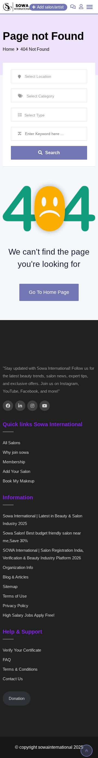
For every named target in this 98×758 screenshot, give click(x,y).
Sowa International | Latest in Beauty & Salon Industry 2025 (42, 520)
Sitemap (10, 586)
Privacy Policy (15, 605)
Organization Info (18, 567)
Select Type (34, 115)
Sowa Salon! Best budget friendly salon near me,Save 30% (42, 537)
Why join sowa (16, 452)
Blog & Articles (16, 577)
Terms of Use (15, 596)
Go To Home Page (49, 292)
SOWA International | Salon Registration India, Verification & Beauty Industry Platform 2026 (43, 554)
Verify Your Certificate (22, 650)
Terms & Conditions (20, 669)
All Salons (11, 442)
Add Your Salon (16, 471)
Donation (16, 698)
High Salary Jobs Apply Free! (28, 615)
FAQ (7, 659)
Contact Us (13, 678)
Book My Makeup (18, 481)
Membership (14, 461)
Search (52, 152)
